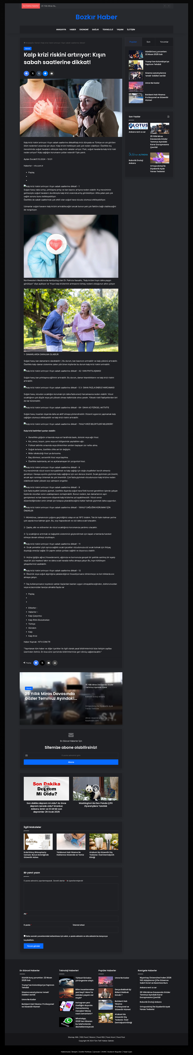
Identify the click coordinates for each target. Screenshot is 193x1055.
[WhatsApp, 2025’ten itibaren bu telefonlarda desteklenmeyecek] (66, 1022)
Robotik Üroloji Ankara (47, 693)
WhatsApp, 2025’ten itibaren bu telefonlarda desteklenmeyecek (84, 1022)
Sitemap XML (73, 1037)
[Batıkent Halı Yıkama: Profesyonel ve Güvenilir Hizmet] (136, 98)
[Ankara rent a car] (138, 126)
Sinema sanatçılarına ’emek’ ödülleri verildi (155, 74)
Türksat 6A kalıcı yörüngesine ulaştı (84, 979)
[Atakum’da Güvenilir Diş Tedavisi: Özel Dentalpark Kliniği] (103, 842)
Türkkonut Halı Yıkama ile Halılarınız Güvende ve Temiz (70, 853)
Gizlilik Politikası (85, 1052)
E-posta (28, 925)
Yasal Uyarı (127, 1052)
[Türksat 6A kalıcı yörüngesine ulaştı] (66, 981)
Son (148, 42)
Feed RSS (101, 1037)
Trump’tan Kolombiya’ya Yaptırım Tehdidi (157, 63)
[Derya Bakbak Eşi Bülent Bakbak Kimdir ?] (105, 993)
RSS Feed (84, 1037)
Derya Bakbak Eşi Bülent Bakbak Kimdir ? (123, 992)
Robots (92, 1037)
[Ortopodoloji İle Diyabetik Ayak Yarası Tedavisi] (159, 158)
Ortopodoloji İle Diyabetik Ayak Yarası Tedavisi (158, 169)
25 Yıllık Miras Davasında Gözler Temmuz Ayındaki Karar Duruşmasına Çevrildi (72, 6)
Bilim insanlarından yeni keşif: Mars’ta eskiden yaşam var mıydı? (84, 993)
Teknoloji (108, 29)
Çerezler (96, 1052)
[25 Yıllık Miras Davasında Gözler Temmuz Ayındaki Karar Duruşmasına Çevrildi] (159, 128)
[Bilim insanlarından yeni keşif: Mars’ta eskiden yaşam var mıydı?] (66, 993)
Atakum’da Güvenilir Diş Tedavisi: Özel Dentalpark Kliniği (101, 855)
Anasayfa (61, 29)
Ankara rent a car (137, 132)
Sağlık (95, 29)
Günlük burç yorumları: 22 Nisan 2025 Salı (156, 53)
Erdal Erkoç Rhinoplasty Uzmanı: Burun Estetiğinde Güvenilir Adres (36, 855)
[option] (71, 698)
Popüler (133, 42)
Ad (25, 914)
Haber (73, 29)
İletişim (131, 29)
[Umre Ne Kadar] (136, 86)
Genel (37, 43)
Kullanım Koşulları (115, 1052)
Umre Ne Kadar (152, 83)
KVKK (104, 1052)
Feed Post (121, 1037)
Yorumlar (164, 42)
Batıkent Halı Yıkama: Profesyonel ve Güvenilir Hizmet (156, 97)
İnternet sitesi (79, 925)
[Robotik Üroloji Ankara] (71, 698)
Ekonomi (84, 29)
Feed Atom (110, 1037)
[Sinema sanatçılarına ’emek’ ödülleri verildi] (136, 76)
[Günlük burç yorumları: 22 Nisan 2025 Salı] (136, 54)
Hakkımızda (65, 1052)
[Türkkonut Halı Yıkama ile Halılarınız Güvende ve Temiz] (71, 842)
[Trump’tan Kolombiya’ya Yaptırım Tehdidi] (136, 65)
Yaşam (120, 29)
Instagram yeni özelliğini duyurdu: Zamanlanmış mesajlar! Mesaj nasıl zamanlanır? (84, 1008)
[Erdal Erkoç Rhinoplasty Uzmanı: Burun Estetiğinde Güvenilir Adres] (38, 842)
